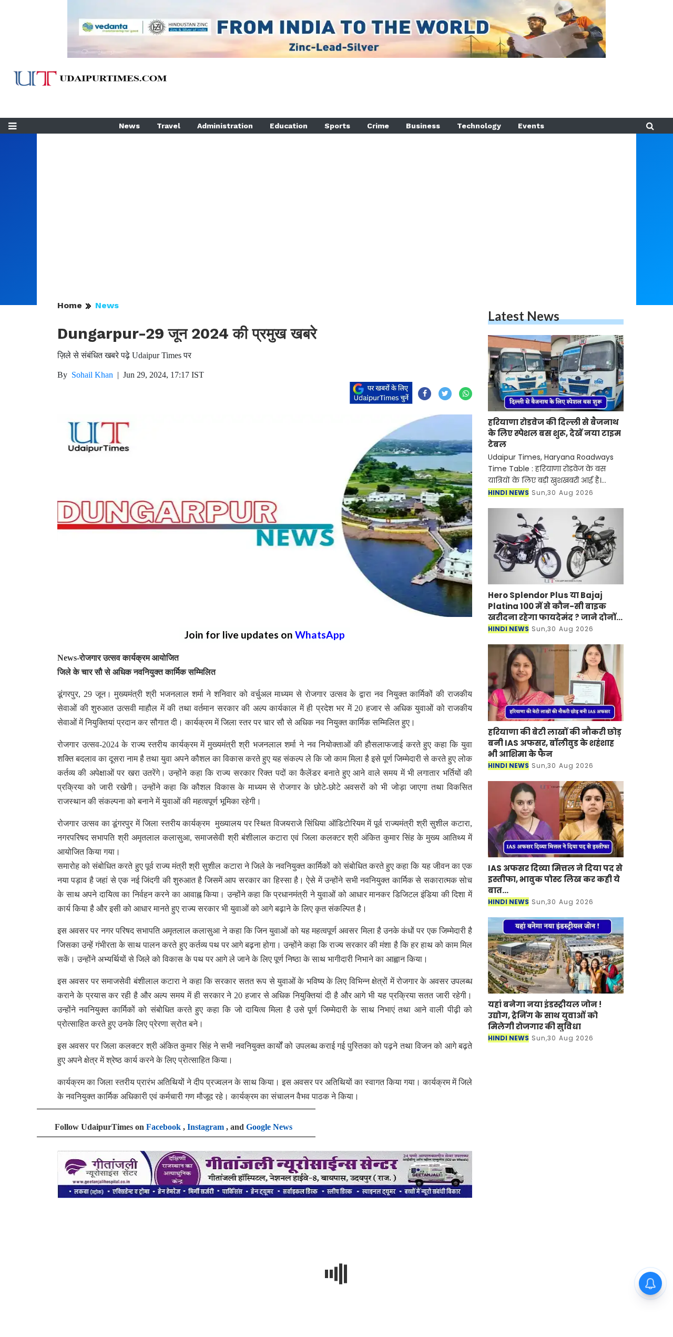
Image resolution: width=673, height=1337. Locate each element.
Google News (269, 1126)
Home (69, 305)
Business (423, 125)
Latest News (523, 315)
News (129, 125)
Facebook (163, 1126)
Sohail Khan (92, 374)
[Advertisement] (336, 207)
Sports (337, 125)
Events (531, 125)
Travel (168, 125)
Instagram (205, 1126)
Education (289, 125)
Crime (378, 125)
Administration (225, 125)
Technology (479, 125)
